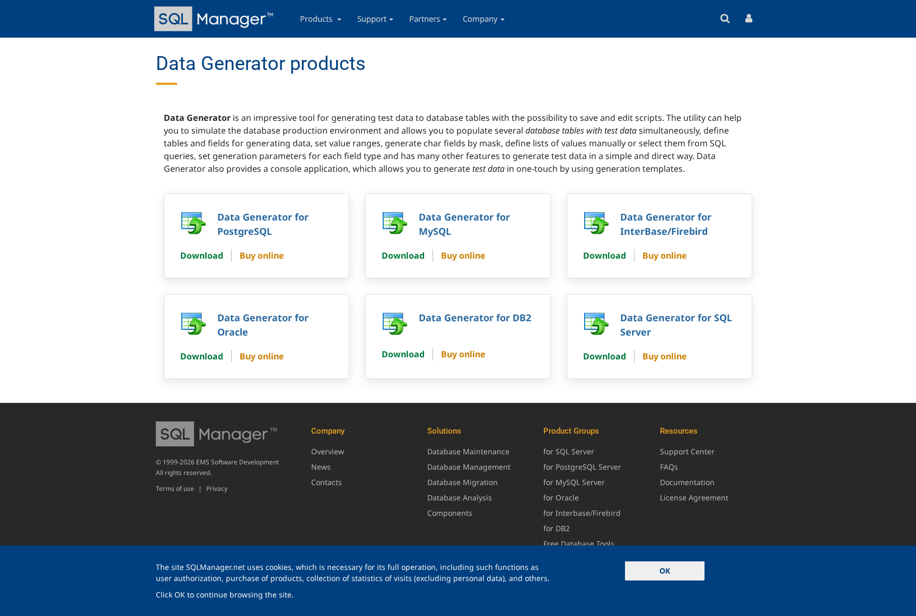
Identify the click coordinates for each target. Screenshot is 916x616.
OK (664, 571)
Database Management (468, 467)
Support (371, 18)
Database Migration (462, 482)
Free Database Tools (578, 544)
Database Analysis (459, 497)
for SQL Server (568, 451)
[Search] (724, 19)
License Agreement (694, 497)
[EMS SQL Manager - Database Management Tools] (215, 18)
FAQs (669, 467)
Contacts (326, 482)
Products (317, 18)
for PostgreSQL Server (582, 467)
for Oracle (561, 497)
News (321, 467)
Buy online (262, 255)
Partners (424, 18)
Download (201, 255)
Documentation (687, 482)
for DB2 (556, 528)
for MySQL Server (574, 482)
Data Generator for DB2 (475, 317)
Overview (327, 451)
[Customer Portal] (748, 19)
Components (449, 513)
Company (480, 18)
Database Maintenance (468, 451)
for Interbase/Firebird (582, 513)
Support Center (687, 451)
